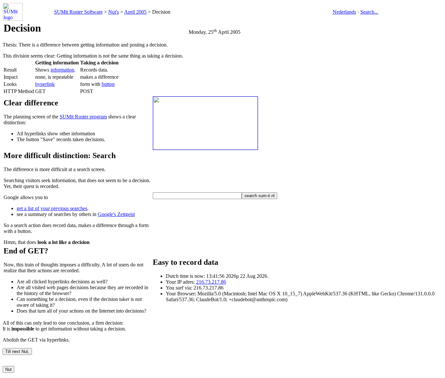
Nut (8, 369)
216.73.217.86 (211, 282)
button (108, 84)
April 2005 (135, 12)
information (62, 70)
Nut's (113, 12)
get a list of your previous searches (52, 208)
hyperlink (45, 84)
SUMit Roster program (83, 116)
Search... (369, 12)
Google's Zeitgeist (116, 214)
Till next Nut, (17, 351)
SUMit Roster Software (78, 12)
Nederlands (344, 12)
